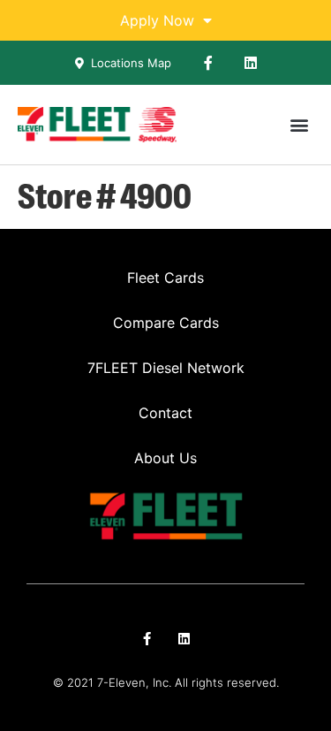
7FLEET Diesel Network (165, 368)
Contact (165, 413)
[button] (298, 125)
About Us (165, 458)
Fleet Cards (165, 277)
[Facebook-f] (208, 63)
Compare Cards (166, 322)
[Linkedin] (250, 63)
